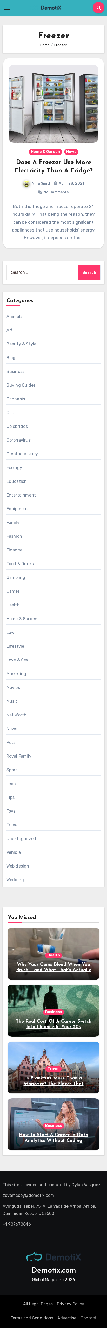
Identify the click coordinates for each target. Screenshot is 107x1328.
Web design (17, 866)
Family (12, 522)
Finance (14, 550)
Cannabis (15, 398)
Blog (11, 357)
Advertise (66, 1318)
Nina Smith (41, 183)
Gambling (15, 577)
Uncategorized (21, 838)
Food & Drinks (20, 563)
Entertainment (21, 495)
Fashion (14, 536)
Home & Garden (45, 152)
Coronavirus (18, 440)
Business (15, 371)
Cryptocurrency (22, 453)
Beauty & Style (21, 343)
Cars (11, 412)
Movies (13, 687)
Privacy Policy (70, 1304)
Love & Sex (17, 660)
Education (16, 481)
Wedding (15, 879)
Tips (10, 797)
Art (9, 330)
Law (10, 632)
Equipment (17, 508)
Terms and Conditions (32, 1318)
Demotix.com (53, 1271)
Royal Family (18, 756)
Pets (11, 742)
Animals (14, 316)
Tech (11, 783)
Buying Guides (21, 385)
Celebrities (17, 426)
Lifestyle (15, 646)
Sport (11, 769)
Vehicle (13, 852)
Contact (89, 1318)
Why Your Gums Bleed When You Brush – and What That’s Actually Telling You (53, 970)
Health (13, 605)
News (71, 152)
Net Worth (16, 714)
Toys (11, 811)
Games (13, 591)
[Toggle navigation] (7, 8)
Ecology (14, 467)
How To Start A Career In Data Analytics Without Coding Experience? (53, 1141)
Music (12, 701)
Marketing (16, 673)
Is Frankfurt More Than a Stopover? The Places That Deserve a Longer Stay (54, 1084)
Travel (12, 824)
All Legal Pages (38, 1304)
